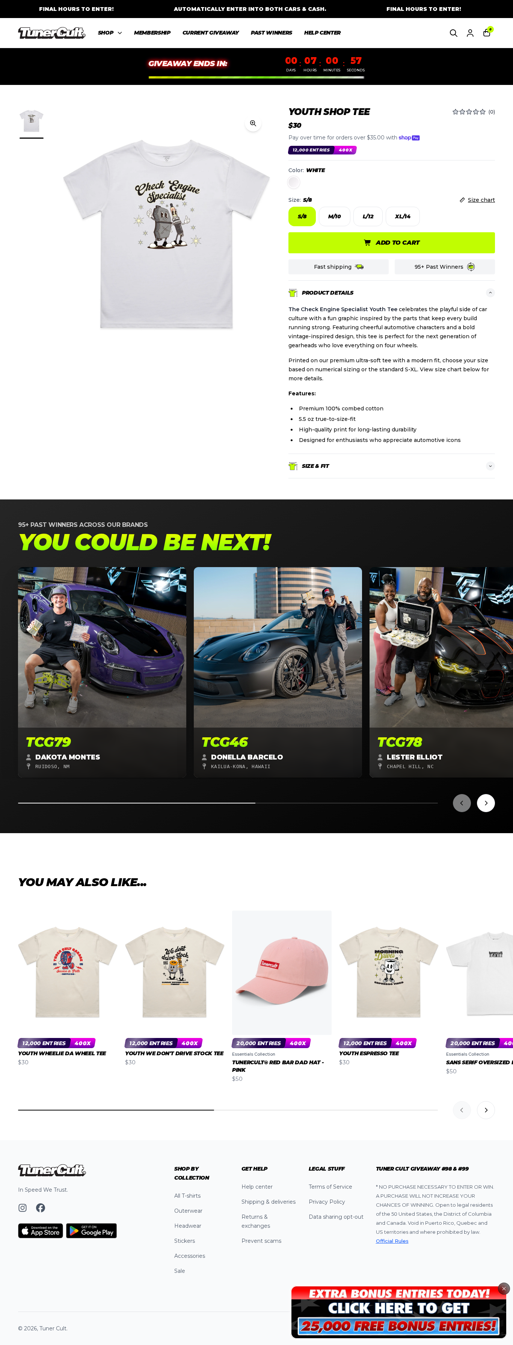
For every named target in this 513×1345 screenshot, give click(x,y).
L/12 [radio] (368, 216)
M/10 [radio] (334, 216)
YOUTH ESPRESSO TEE (369, 1053)
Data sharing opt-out (336, 1216)
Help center (257, 1186)
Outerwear (188, 1210)
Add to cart (397, 242)
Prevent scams (261, 1241)
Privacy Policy (327, 1201)
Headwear (187, 1225)
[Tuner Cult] (52, 33)
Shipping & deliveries (268, 1201)
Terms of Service (330, 1186)
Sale (179, 1271)
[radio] (293, 182)
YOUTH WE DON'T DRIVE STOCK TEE (174, 1053)
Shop (105, 32)
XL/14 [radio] (402, 216)
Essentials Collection (253, 1054)
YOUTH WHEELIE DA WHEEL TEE (62, 1053)
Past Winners (271, 32)
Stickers (184, 1241)
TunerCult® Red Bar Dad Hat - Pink (277, 1066)
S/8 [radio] (302, 216)
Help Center (322, 32)
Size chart (481, 200)
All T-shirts (187, 1195)
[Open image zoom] (253, 123)
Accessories (189, 1256)
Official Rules (392, 1241)
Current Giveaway (211, 32)
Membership (152, 32)
